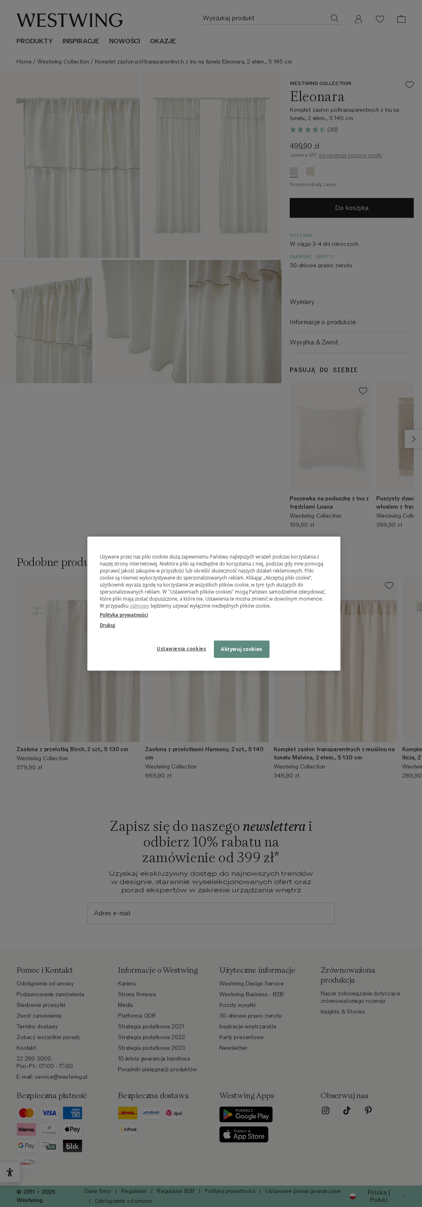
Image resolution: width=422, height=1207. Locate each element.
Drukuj (107, 625)
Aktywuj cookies (242, 649)
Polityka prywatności (124, 614)
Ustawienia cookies (181, 648)
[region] (213, 604)
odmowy (140, 606)
